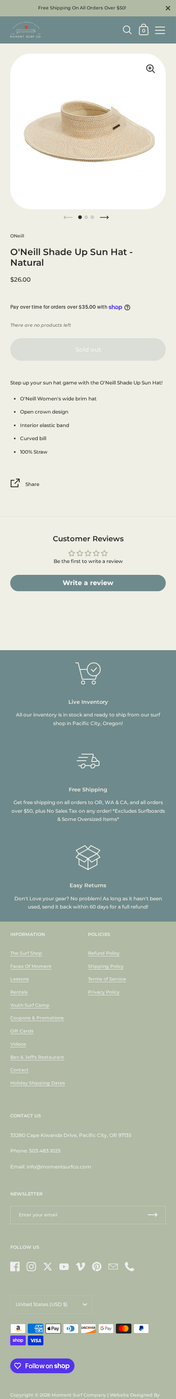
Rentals (19, 992)
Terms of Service (107, 979)
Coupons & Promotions (37, 1018)
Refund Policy (104, 953)
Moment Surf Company (79, 1395)
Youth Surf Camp (30, 1005)
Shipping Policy (106, 966)
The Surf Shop (26, 953)
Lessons (19, 979)
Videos (18, 1044)
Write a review (88, 583)
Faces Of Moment (31, 966)
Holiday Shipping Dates (37, 1083)
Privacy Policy (104, 992)
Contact (19, 1070)
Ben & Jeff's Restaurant (37, 1057)
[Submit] (153, 1215)
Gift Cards (22, 1031)
